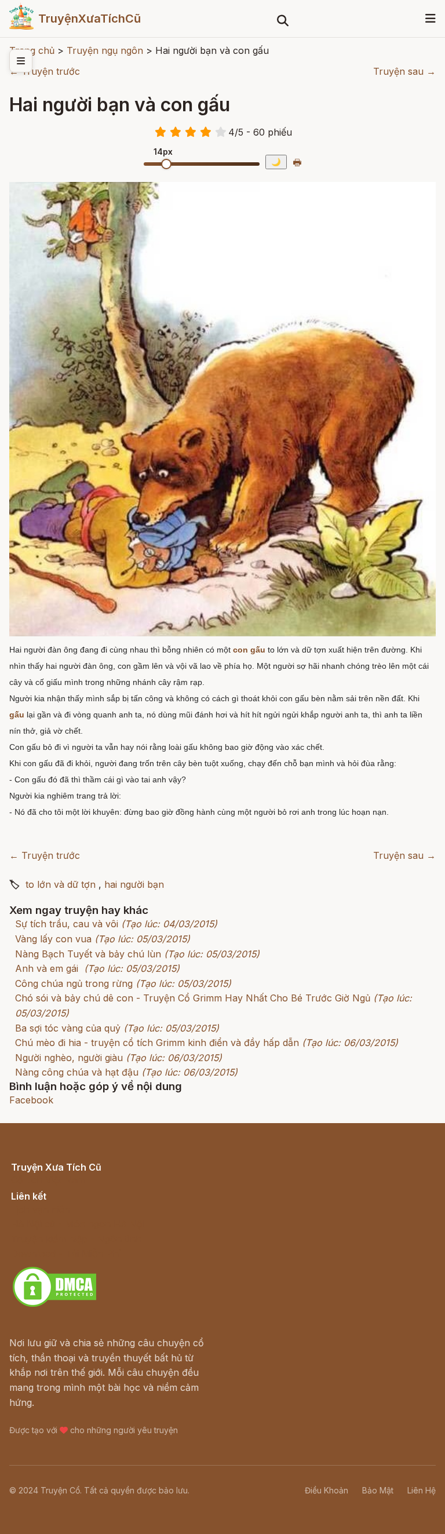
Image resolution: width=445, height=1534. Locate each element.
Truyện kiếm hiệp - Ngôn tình (76, 1239)
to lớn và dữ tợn (60, 884)
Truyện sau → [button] (404, 71)
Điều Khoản (326, 1490)
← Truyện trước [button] (44, 71)
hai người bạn (134, 884)
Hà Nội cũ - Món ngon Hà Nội (77, 1224)
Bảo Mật (377, 1490)
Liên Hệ (421, 1490)
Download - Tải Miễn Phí (66, 1253)
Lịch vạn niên (40, 1209)
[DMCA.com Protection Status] (54, 1305)
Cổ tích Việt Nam (48, 1180)
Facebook (31, 1100)
